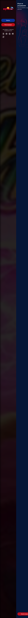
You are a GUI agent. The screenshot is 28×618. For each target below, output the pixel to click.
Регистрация (8, 24)
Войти (8, 20)
